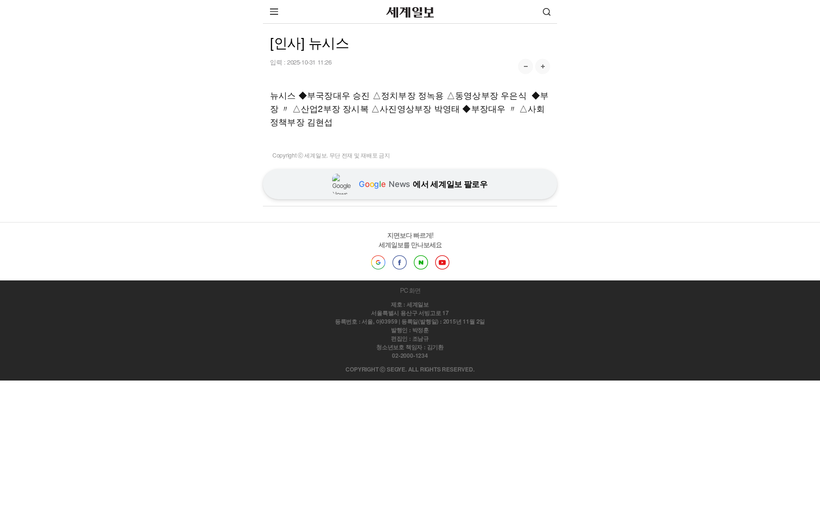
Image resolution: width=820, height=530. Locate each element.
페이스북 (399, 262)
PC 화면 (410, 290)
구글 (378, 262)
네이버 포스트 (421, 262)
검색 (546, 11)
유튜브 (442, 262)
